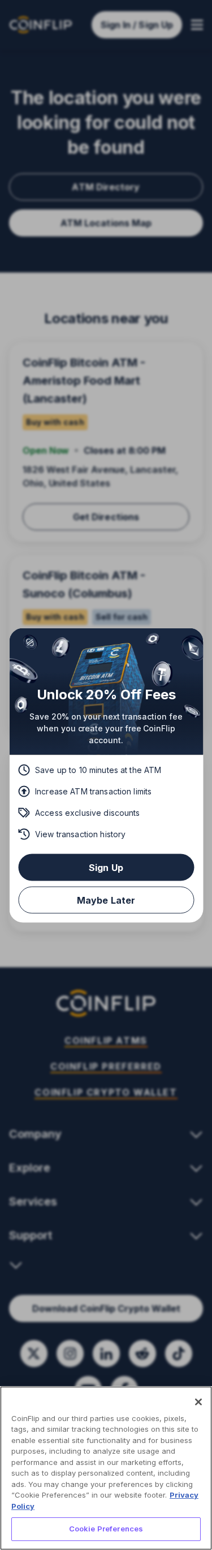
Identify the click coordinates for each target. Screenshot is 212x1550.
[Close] (198, 1402)
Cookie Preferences (106, 1528)
